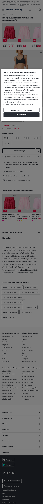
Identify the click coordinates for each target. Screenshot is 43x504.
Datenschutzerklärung (18, 104)
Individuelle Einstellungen (21, 110)
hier (36, 99)
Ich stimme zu (21, 115)
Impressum (29, 104)
